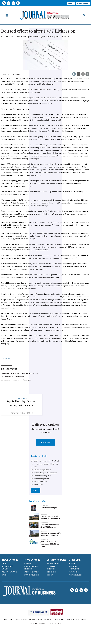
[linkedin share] (74, 74)
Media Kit (50, 575)
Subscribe (45, 442)
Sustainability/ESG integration (45, 473)
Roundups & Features (9, 572)
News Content (10, 559)
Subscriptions (51, 572)
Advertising (51, 569)
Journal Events (74, 569)
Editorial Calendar (53, 563)
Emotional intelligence (42, 476)
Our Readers (51, 566)
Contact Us (73, 566)
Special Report (7, 566)
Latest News (6, 358)
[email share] (87, 74)
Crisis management (41, 479)
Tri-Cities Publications (76, 575)
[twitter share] (78, 74)
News (4, 563)
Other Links (75, 559)
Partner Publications (31, 575)
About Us (72, 563)
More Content (32, 559)
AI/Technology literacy (42, 470)
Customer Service (56, 559)
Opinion (5, 575)
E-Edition (27, 563)
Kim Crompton (16, 75)
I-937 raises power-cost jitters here (13, 377)
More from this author (20, 413)
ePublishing (57, 624)
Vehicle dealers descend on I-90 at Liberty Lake (16, 380)
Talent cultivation (40, 482)
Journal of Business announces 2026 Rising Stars (50, 544)
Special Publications (31, 572)
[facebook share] (83, 74)
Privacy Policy (74, 572)
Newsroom (28, 569)
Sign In (70, 3)
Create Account (83, 3)
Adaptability (38, 485)
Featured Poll (39, 456)
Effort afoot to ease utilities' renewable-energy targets (19, 373)
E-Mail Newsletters (31, 566)
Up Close (5, 569)
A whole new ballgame (49, 508)
